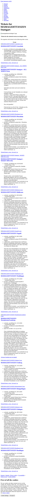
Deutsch (6, 3)
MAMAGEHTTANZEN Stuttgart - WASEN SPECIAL (12, 160)
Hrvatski (6, 16)
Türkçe (5, 14)
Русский (6, 13)
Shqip (5, 19)
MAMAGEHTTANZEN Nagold (11, 233)
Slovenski (6, 20)
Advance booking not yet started (9, 357)
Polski (5, 9)
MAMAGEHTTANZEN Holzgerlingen (13, 389)
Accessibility (21, 475)
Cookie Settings (4, 495)
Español (6, 12)
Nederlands (6, 8)
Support (2, 475)
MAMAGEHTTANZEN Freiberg (11, 362)
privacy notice (6, 492)
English (5, 5)
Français (6, 6)
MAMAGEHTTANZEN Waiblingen (12, 276)
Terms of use (4, 476)
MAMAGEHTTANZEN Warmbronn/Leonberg (8, 319)
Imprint (7, 475)
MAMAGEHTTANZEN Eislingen (12, 409)
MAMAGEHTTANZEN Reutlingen (12, 450)
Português (6, 17)
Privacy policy (13, 475)
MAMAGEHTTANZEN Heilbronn (12, 192)
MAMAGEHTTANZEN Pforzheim (12, 116)
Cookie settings (11, 476)
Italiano (5, 10)
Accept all (12, 495)
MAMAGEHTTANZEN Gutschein (12, 46)
